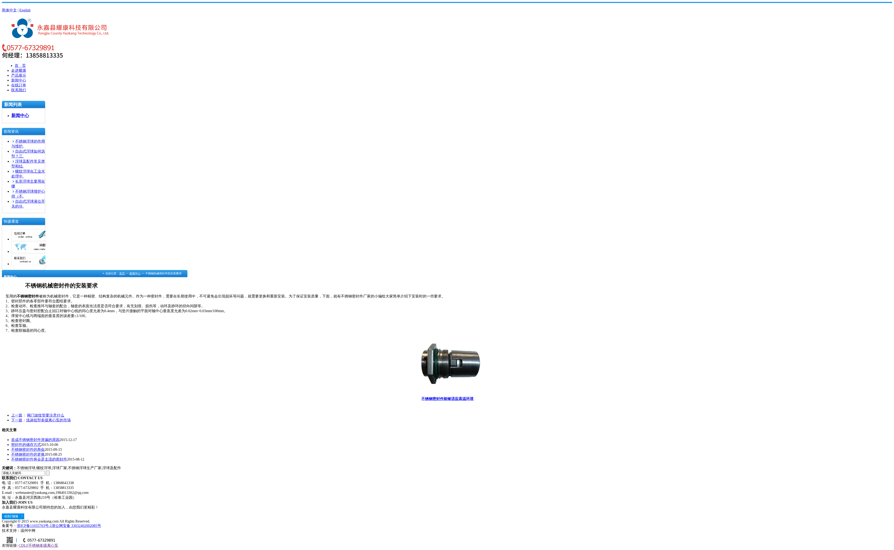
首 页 (20, 66)
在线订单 (18, 85)
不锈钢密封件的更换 (28, 454)
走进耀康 (18, 70)
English (24, 10)
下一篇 (16, 420)
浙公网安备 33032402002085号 (76, 526)
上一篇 (16, 415)
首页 (122, 273)
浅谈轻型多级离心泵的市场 (48, 420)
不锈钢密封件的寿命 (28, 449)
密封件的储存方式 (26, 445)
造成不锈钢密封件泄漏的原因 (35, 440)
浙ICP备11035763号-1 (34, 526)
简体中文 (9, 10)
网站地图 (9, 5)
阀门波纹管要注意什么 (45, 415)
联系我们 (18, 90)
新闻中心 (18, 80)
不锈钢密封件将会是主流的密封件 (39, 459)
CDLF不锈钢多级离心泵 (38, 545)
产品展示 (18, 75)
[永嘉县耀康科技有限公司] (64, 36)
